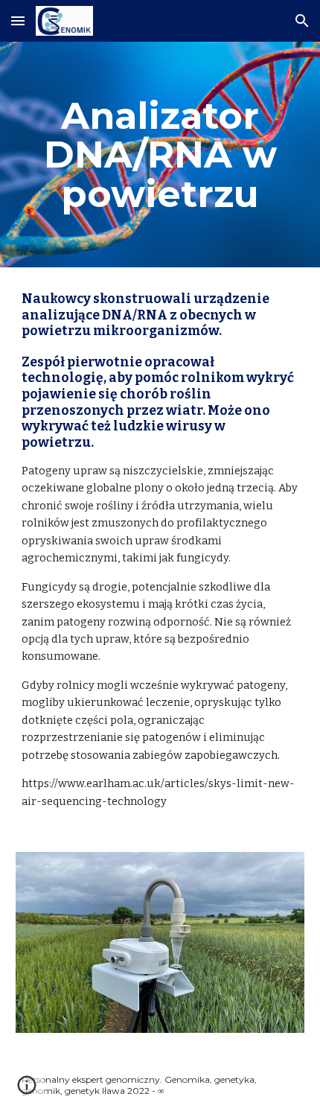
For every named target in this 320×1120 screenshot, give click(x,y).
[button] (18, 20)
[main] (160, 154)
